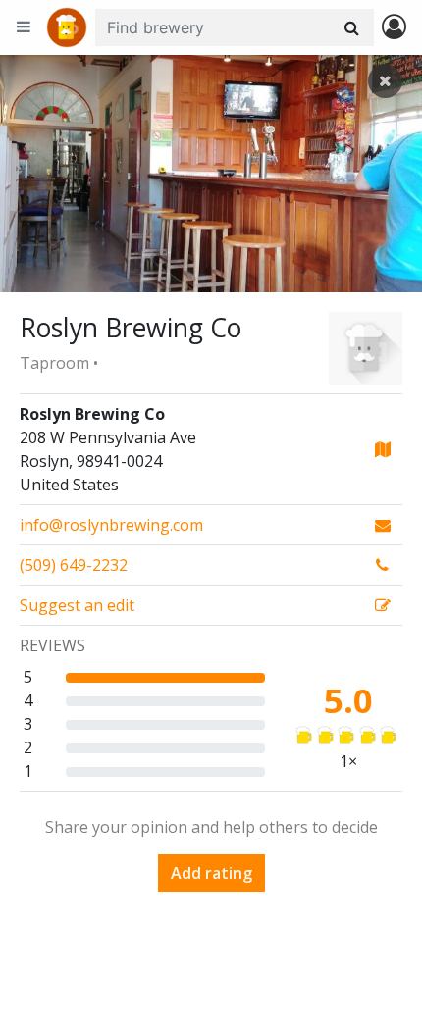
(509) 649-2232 (74, 565)
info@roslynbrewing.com (111, 525)
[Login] (394, 28)
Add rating (211, 873)
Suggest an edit (77, 605)
